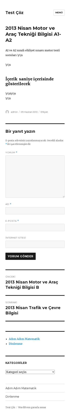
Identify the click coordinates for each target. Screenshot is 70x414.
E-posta (12, 220)
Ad (8, 204)
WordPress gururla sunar (32, 407)
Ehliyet (44, 112)
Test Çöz (14, 12)
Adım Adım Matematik (24, 339)
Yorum (11, 152)
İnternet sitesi (15, 237)
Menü (59, 12)
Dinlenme (15, 343)
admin (14, 112)
